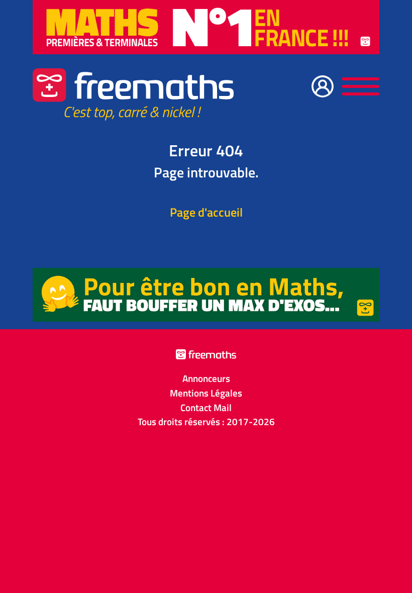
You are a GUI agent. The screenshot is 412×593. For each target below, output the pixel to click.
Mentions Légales (206, 393)
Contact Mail (206, 408)
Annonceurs (206, 378)
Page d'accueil (206, 212)
